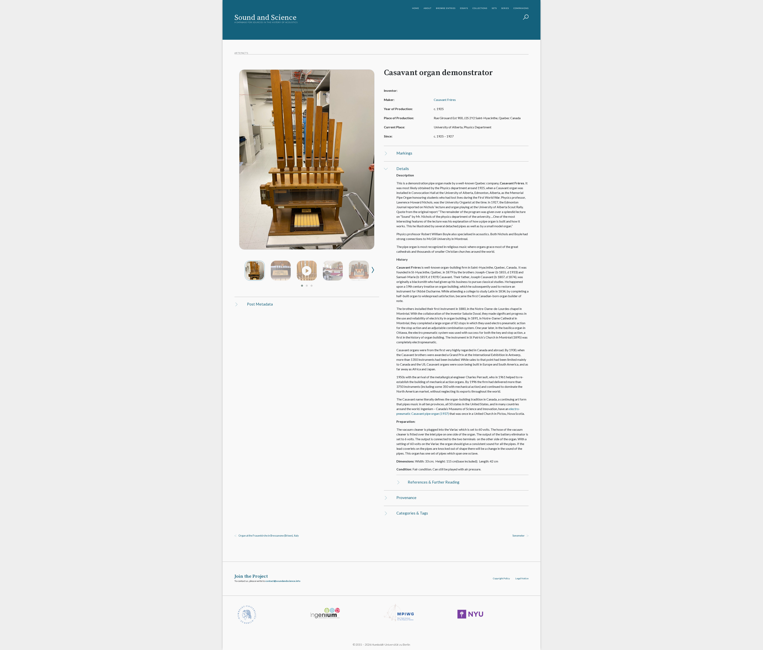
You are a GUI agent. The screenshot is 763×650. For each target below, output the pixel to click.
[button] (302, 286)
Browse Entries (445, 8)
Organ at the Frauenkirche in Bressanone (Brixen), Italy (268, 535)
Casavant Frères (445, 100)
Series (505, 8)
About (427, 8)
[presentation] (372, 268)
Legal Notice (522, 578)
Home (415, 8)
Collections (480, 8)
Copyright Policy (501, 578)
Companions (521, 8)
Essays (464, 8)
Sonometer (518, 535)
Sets (494, 8)
